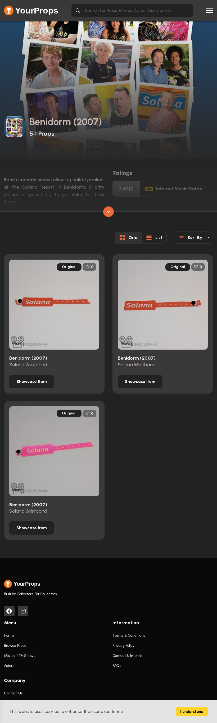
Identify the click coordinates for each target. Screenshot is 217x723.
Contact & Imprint (127, 655)
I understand (192, 711)
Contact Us (13, 693)
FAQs (116, 665)
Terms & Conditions (128, 635)
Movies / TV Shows (19, 655)
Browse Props (15, 645)
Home (9, 635)
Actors (9, 665)
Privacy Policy (123, 645)
